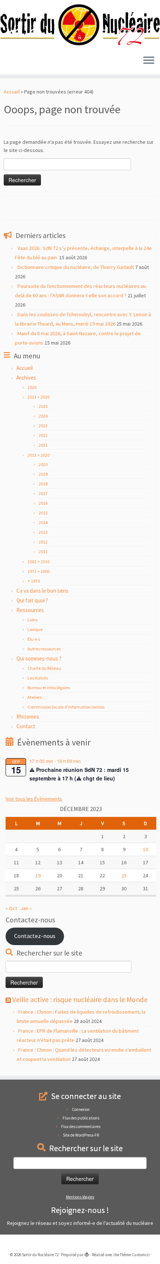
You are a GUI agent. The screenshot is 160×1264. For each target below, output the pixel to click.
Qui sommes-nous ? (38, 658)
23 (124, 875)
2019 (43, 474)
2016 (43, 503)
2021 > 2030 (38, 397)
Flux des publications (81, 1118)
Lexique (35, 629)
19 (38, 875)
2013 (43, 532)
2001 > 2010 (38, 561)
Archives (26, 377)
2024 (43, 416)
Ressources (30, 610)
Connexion (81, 1109)
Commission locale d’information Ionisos (66, 707)
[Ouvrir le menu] (148, 61)
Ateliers (35, 697)
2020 (43, 464)
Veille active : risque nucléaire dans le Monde (80, 999)
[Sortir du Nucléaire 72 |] (80, 25)
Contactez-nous (34, 936)
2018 (43, 484)
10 (145, 849)
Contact (25, 726)
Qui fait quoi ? (32, 600)
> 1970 (34, 581)
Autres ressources (44, 649)
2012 (43, 542)
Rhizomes (27, 716)
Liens (33, 620)
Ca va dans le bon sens (42, 590)
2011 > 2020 (38, 455)
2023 (43, 425)
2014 (43, 522)
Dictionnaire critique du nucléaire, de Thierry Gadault (75, 267)
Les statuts (38, 678)
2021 (43, 445)
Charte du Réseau (44, 668)
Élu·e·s (34, 639)
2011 (43, 551)
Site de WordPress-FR (81, 1135)
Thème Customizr (135, 1254)
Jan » (26, 908)
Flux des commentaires (80, 1126)
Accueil (12, 91)
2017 (43, 493)
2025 (43, 406)
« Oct (11, 908)
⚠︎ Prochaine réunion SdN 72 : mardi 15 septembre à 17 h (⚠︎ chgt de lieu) (79, 774)
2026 (32, 387)
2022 (43, 435)
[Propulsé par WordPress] (86, 1253)
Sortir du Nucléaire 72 (40, 1254)
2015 (43, 513)
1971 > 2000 (38, 571)
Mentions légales (80, 1197)
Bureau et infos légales (49, 687)
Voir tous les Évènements (34, 798)
